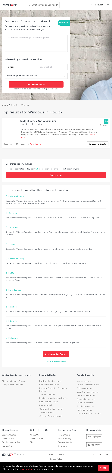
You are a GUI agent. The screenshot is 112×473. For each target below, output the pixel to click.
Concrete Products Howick (51, 409)
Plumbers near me (85, 403)
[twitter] (100, 455)
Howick (14, 105)
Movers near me (84, 381)
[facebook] (94, 455)
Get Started (56, 175)
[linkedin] (107, 455)
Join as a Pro (8, 438)
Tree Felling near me (86, 395)
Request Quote (65, 442)
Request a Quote (98, 143)
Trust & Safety (64, 438)
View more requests (56, 361)
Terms (50, 455)
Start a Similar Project (56, 354)
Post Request (96, 5)
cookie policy (25, 469)
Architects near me (85, 406)
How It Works (64, 435)
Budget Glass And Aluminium (38, 121)
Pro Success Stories (11, 442)
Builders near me (84, 388)
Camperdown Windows (12, 385)
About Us (34, 435)
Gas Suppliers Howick (48, 402)
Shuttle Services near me (88, 385)
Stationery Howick (47, 394)
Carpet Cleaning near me (88, 392)
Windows (25, 105)
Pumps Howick (45, 405)
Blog (32, 442)
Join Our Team (36, 438)
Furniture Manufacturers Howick (53, 398)
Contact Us (63, 446)
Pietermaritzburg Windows (14, 381)
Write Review (35, 144)
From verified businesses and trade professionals (36, 89)
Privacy (61, 455)
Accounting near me (86, 399)
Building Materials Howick (50, 381)
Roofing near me (84, 410)
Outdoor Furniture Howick (50, 416)
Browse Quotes (9, 435)
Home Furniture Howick (49, 385)
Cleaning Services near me (89, 413)
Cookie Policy (56, 459)
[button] (108, 5)
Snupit (5, 105)
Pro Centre (7, 446)
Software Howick (46, 412)
